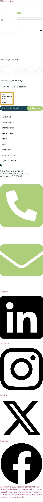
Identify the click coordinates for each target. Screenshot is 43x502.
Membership (8, 128)
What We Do (8, 122)
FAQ (4, 144)
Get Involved (8, 133)
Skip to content (7, 1)
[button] (41, 30)
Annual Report (9, 161)
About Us (6, 117)
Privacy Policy (8, 155)
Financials (6, 150)
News (4, 139)
